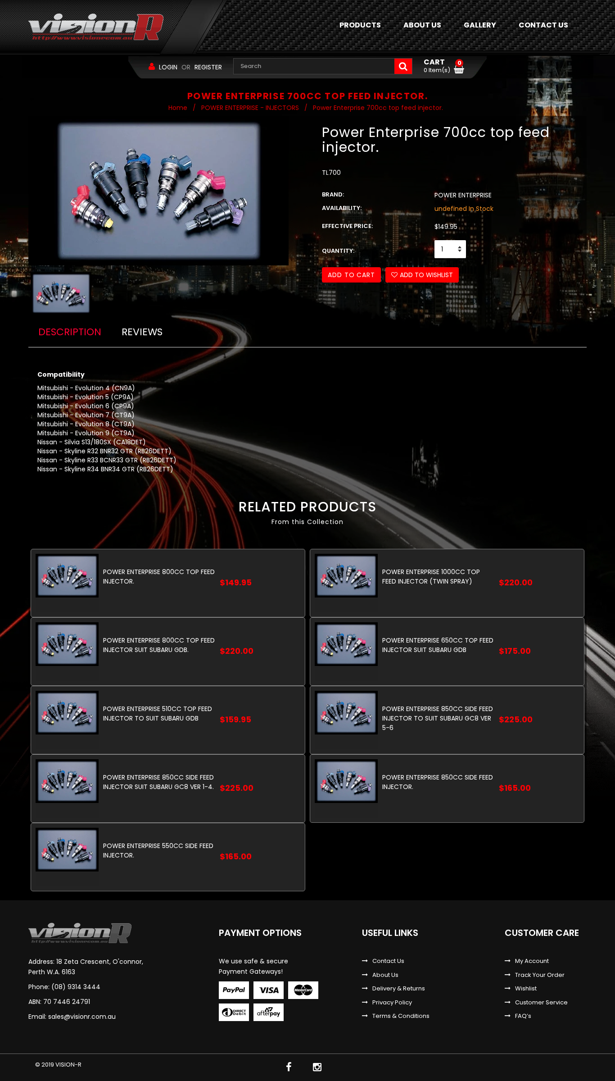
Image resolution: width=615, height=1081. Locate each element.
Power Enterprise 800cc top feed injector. (159, 576)
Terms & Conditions (401, 1016)
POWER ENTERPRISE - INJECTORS (250, 107)
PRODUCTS (360, 25)
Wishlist (526, 989)
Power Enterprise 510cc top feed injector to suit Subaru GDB (157, 713)
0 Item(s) (442, 66)
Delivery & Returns (398, 989)
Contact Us (388, 961)
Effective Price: (347, 226)
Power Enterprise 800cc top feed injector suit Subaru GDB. (159, 645)
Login (168, 67)
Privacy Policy (392, 1003)
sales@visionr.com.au (82, 1016)
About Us (385, 975)
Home (177, 107)
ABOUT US (422, 25)
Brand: (333, 195)
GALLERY (480, 25)
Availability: (342, 208)
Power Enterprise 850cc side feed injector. (437, 782)
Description (69, 332)
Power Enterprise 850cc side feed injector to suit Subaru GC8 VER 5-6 (437, 718)
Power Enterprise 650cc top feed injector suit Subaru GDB (437, 645)
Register (208, 67)
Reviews (142, 332)
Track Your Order (540, 975)
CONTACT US (543, 25)
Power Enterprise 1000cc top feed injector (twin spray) (431, 576)
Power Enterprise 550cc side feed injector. (158, 850)
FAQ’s (523, 1016)
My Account (532, 961)
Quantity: (338, 251)
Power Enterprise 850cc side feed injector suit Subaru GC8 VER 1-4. (158, 782)
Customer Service (541, 1003)
